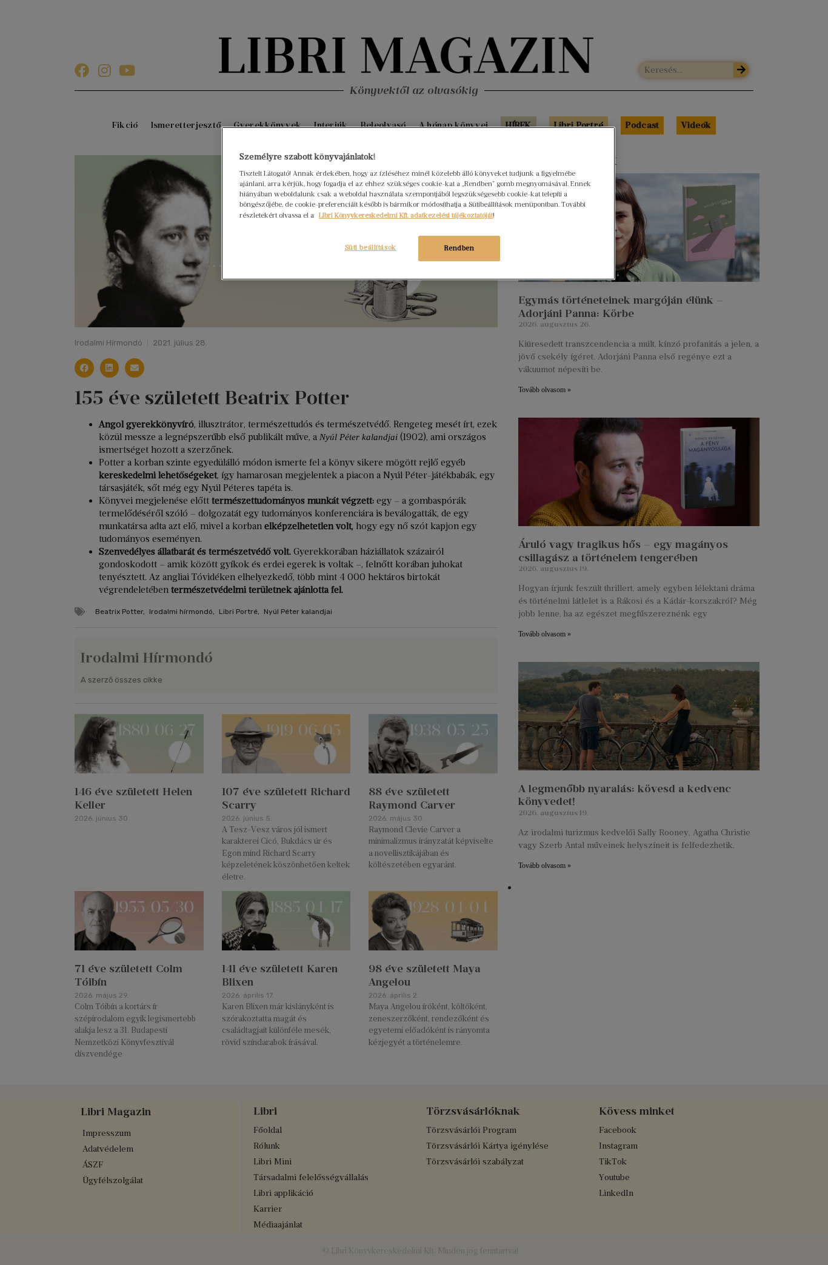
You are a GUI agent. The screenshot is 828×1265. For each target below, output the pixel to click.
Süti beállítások (370, 247)
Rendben (459, 248)
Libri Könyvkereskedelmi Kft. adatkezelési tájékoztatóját (406, 215)
